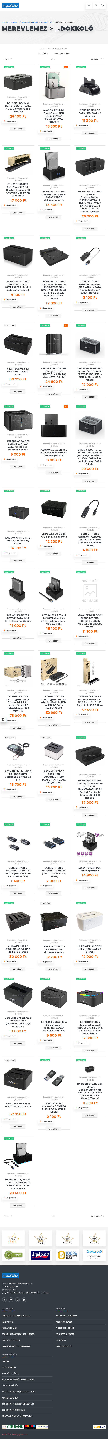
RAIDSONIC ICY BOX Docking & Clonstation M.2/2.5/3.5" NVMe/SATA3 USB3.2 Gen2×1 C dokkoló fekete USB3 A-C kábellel (90, 789)
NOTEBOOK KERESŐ (65, 1328)
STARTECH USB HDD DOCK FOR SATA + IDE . (18, 1106)
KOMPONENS (46, 22)
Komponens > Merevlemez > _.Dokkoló (18, 98)
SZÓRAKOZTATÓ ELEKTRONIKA (16, 1346)
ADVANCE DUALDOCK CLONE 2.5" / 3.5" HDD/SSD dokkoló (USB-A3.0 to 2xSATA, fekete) (89, 621)
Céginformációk (10, 1385)
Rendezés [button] (63, 53)
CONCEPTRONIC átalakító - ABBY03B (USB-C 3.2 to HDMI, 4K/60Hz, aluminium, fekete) (90, 540)
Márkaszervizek (10, 1398)
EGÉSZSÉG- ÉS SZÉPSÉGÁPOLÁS (16, 1316)
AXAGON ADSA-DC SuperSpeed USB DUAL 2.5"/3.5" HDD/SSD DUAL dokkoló (54, 116)
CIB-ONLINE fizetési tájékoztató (18, 1404)
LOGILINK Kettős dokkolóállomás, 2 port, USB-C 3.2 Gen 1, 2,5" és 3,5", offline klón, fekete (90, 1028)
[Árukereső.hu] (94, 1252)
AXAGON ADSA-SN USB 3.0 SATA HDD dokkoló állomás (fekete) (54, 453)
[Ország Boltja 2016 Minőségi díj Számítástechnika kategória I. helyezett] (94, 1238)
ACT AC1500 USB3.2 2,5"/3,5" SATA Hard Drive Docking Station (18, 618)
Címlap (5, 22)
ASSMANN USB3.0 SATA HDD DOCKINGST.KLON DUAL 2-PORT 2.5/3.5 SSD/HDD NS (54, 777)
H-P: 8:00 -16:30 (10, 1290)
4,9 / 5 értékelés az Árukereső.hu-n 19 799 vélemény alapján (26, 1293)
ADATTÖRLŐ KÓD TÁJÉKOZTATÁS (17, 1416)
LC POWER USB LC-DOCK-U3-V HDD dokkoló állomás (54, 949)
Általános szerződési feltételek (19, 1391)
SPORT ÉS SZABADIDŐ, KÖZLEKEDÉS (18, 1334)
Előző (9, 59)
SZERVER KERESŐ (63, 1346)
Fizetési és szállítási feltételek (18, 1379)
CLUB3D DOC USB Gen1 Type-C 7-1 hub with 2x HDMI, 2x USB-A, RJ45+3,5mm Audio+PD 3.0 (54, 702)
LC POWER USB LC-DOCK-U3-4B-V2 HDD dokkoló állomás (18, 949)
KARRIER (5, 1361)
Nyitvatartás (9, 1367)
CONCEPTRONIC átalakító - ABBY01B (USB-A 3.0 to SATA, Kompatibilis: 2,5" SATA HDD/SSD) (89, 287)
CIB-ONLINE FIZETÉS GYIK (13, 1410)
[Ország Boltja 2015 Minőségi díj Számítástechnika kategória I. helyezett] (67, 1238)
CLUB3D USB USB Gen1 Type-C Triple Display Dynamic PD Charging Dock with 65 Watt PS (18, 190)
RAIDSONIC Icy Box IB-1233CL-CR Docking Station (18, 541)
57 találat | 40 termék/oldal (54, 49)
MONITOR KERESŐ (64, 1322)
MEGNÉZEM (18, 129)
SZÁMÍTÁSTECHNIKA (30, 22)
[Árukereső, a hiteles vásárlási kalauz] (13, 1255)
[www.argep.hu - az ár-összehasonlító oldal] (40, 1255)
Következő (96, 59)
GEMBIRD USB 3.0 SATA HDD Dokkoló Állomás (90, 113)
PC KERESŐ (61, 1340)
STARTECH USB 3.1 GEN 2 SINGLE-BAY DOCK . (18, 372)
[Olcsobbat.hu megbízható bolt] (67, 1255)
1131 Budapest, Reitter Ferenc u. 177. (18, 1283)
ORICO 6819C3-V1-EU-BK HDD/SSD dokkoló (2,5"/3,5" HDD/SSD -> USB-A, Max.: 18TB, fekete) (90, 374)
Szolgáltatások (10, 1373)
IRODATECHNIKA (9, 1328)
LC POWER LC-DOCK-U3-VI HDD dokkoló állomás (90, 949)
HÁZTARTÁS (7, 1322)
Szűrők (44, 53)
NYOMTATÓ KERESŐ (65, 1334)
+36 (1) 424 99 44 (11, 1286)
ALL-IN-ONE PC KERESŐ (66, 1316)
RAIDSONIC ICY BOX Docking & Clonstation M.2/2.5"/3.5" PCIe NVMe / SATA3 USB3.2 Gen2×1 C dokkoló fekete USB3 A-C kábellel (54, 290)
